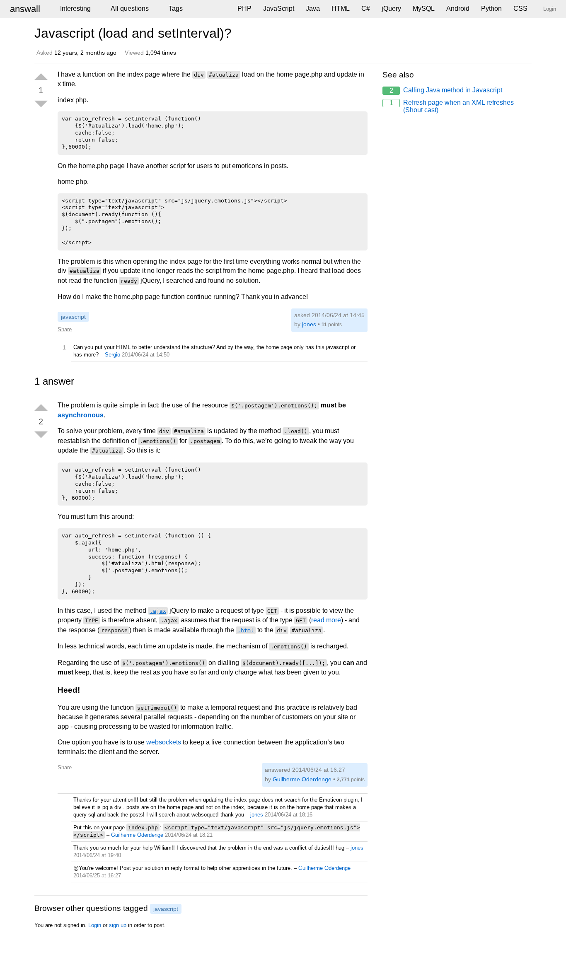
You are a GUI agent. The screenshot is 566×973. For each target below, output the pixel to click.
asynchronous (81, 415)
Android (457, 8)
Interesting (75, 8)
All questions (130, 8)
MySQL (424, 8)
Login (94, 925)
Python (491, 8)
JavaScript (278, 8)
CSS (520, 8)
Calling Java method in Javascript (446, 90)
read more (326, 620)
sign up (117, 925)
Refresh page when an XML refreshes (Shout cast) (451, 106)
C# (365, 8)
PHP (244, 8)
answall (25, 9)
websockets (163, 742)
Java (313, 8)
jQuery (391, 8)
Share (65, 329)
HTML (340, 8)
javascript (73, 316)
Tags (176, 8)
